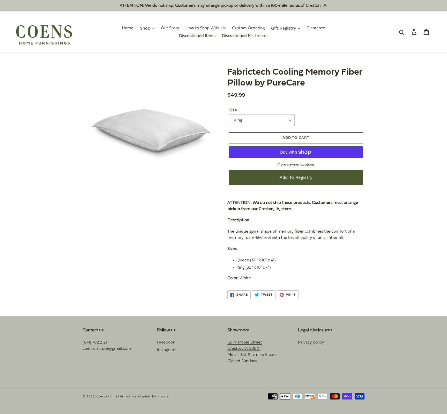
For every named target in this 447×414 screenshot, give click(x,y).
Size (233, 110)
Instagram (166, 350)
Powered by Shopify (153, 396)
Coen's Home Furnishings (116, 396)
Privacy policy (311, 342)
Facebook (166, 342)
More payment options (296, 164)
